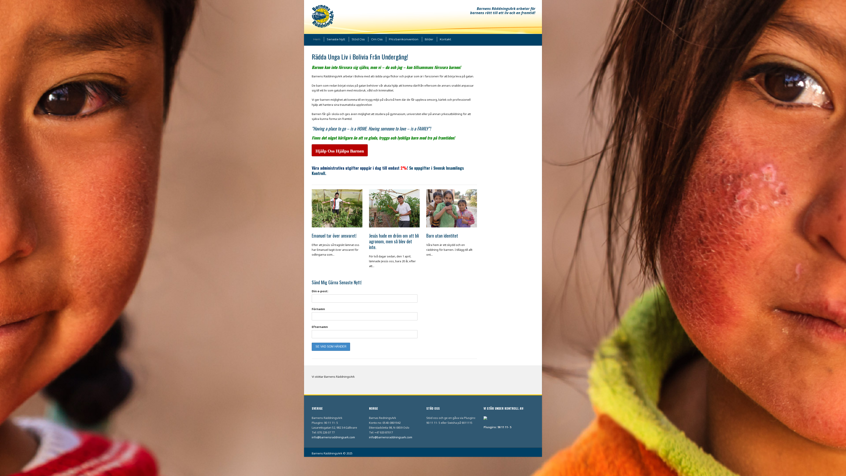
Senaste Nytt (336, 39)
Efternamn (320, 327)
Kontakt (445, 39)
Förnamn (318, 309)
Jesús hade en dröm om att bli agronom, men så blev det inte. (394, 241)
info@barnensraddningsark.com (333, 437)
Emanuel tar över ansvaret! (334, 235)
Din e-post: (320, 291)
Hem (316, 39)
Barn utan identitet (442, 235)
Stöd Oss (358, 39)
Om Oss (376, 39)
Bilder (429, 39)
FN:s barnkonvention (403, 39)
